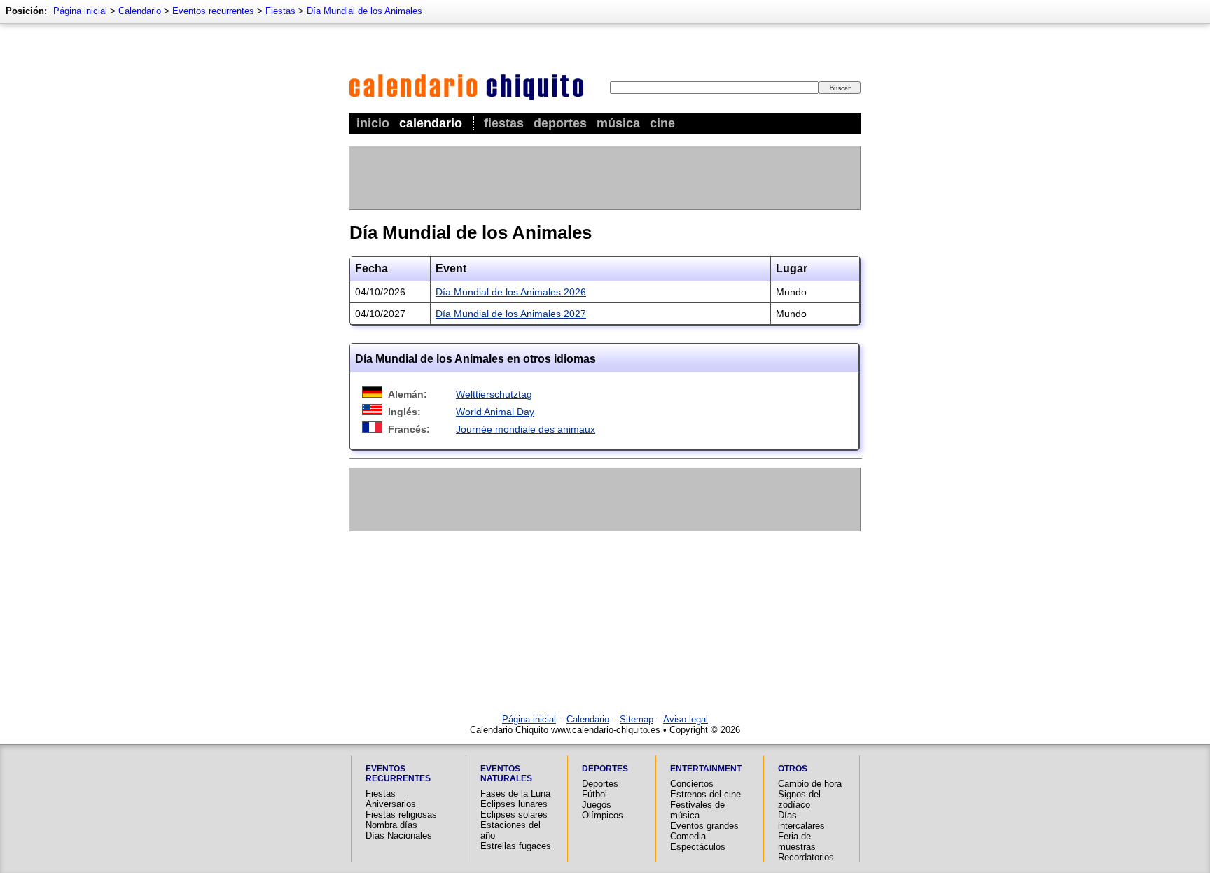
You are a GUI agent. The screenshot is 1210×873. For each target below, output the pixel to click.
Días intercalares (801, 820)
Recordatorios (806, 857)
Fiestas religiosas (401, 814)
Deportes (560, 123)
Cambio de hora (810, 783)
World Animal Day (495, 411)
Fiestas (504, 123)
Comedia (688, 836)
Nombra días (391, 825)
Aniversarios (391, 804)
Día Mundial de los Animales (364, 11)
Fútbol (594, 794)
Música (618, 123)
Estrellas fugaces (515, 846)
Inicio (372, 123)
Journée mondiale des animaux (525, 429)
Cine (662, 123)
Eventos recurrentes (213, 11)
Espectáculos (697, 846)
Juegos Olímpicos (602, 809)
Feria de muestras (797, 841)
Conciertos (692, 783)
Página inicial (80, 11)
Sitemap (636, 719)
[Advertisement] (604, 177)
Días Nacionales (399, 835)
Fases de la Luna (515, 793)
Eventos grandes (704, 825)
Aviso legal (685, 719)
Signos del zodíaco (799, 799)
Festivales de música (697, 809)
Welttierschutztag (494, 394)
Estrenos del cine (705, 794)
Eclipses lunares (514, 804)
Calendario (430, 123)
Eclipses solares (514, 814)
